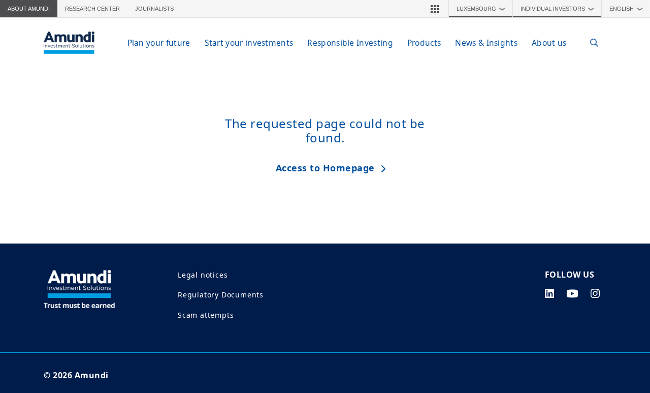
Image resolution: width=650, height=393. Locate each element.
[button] (434, 8)
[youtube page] (572, 293)
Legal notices (203, 275)
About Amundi (29, 9)
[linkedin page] (550, 293)
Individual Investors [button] (558, 9)
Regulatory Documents (221, 294)
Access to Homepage (325, 168)
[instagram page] (595, 293)
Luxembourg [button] (481, 9)
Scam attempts (206, 315)
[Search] (588, 43)
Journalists (154, 9)
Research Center (92, 9)
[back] (621, 247)
